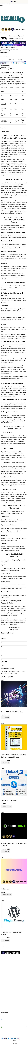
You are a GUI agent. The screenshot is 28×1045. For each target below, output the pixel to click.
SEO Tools (3, 987)
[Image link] (10, 952)
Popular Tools (4, 974)
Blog (2, 994)
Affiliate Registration (7, 1000)
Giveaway (3, 1010)
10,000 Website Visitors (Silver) (12, 711)
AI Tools (3, 984)
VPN (2, 992)
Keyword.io (5, 135)
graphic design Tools (5, 982)
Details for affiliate (5, 1007)
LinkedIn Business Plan (9, 800)
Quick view (7, 721)
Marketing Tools (4, 977)
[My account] (25, 1)
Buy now (20, 59)
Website (3, 989)
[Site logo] (14, 1)
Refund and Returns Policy (7, 966)
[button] (5, 717)
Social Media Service (6, 979)
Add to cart (11, 59)
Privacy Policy (4, 959)
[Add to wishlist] (3, 709)
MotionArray (5, 889)
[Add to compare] (3, 721)
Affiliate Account (4, 1003)
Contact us (3, 961)
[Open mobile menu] (1, 1)
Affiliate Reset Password (6, 1005)
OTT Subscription (6, 972)
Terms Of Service (5, 964)
